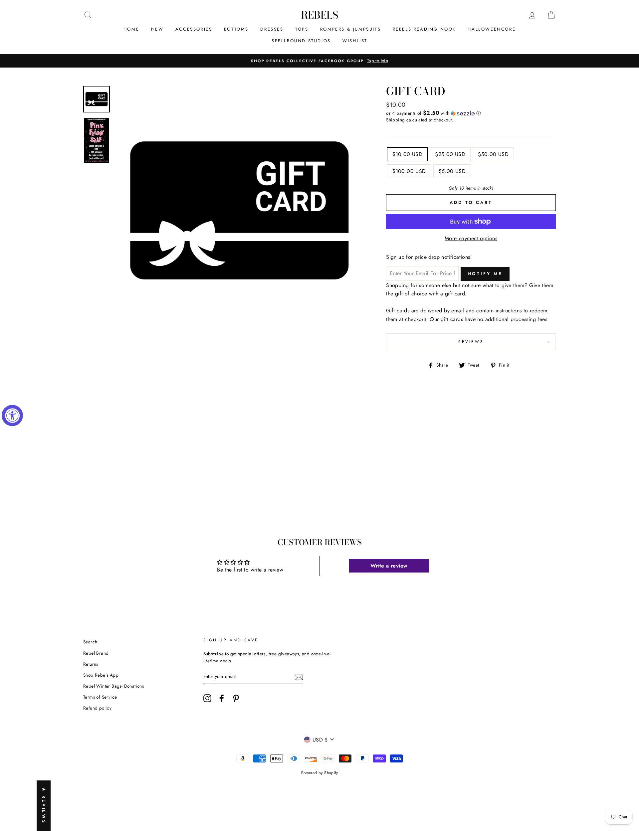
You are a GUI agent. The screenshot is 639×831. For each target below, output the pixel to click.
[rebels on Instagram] (207, 698)
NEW (157, 29)
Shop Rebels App (100, 675)
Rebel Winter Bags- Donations (113, 686)
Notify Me (485, 273)
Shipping (395, 119)
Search (90, 641)
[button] (471, 113)
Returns (90, 664)
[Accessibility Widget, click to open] (12, 415)
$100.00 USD (409, 171)
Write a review (389, 566)
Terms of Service (100, 697)
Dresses (271, 29)
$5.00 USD (452, 171)
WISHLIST (354, 41)
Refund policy (97, 708)
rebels (319, 15)
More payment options (471, 238)
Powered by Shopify (319, 773)
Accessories (193, 29)
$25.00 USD (450, 154)
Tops (301, 29)
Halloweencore (492, 29)
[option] (319, 61)
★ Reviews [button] (44, 805)
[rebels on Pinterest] (236, 698)
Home (131, 29)
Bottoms (236, 29)
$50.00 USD (493, 154)
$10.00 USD (407, 154)
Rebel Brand (95, 653)
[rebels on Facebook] (222, 698)
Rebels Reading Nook (424, 29)
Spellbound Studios (301, 41)
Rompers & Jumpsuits (350, 29)
